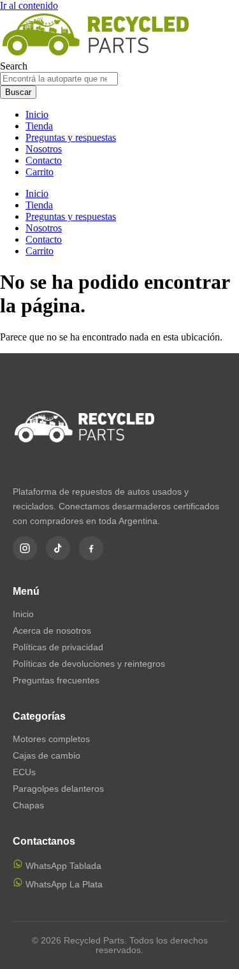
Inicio (36, 114)
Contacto (43, 160)
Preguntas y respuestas (70, 137)
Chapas (28, 805)
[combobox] (59, 78)
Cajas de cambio (46, 755)
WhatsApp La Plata (63, 884)
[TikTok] (58, 548)
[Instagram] (25, 548)
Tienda (39, 125)
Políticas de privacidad (58, 647)
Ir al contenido (29, 5)
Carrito (39, 171)
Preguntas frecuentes (56, 680)
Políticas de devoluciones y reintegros (89, 664)
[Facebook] (91, 548)
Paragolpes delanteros (58, 788)
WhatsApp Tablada (62, 866)
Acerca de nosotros (52, 630)
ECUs (24, 772)
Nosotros (43, 148)
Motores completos (51, 739)
